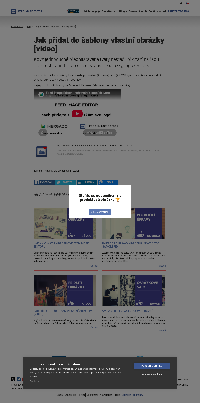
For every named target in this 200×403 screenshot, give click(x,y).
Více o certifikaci (100, 212)
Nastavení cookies (152, 374)
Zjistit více (34, 381)
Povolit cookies (151, 366)
